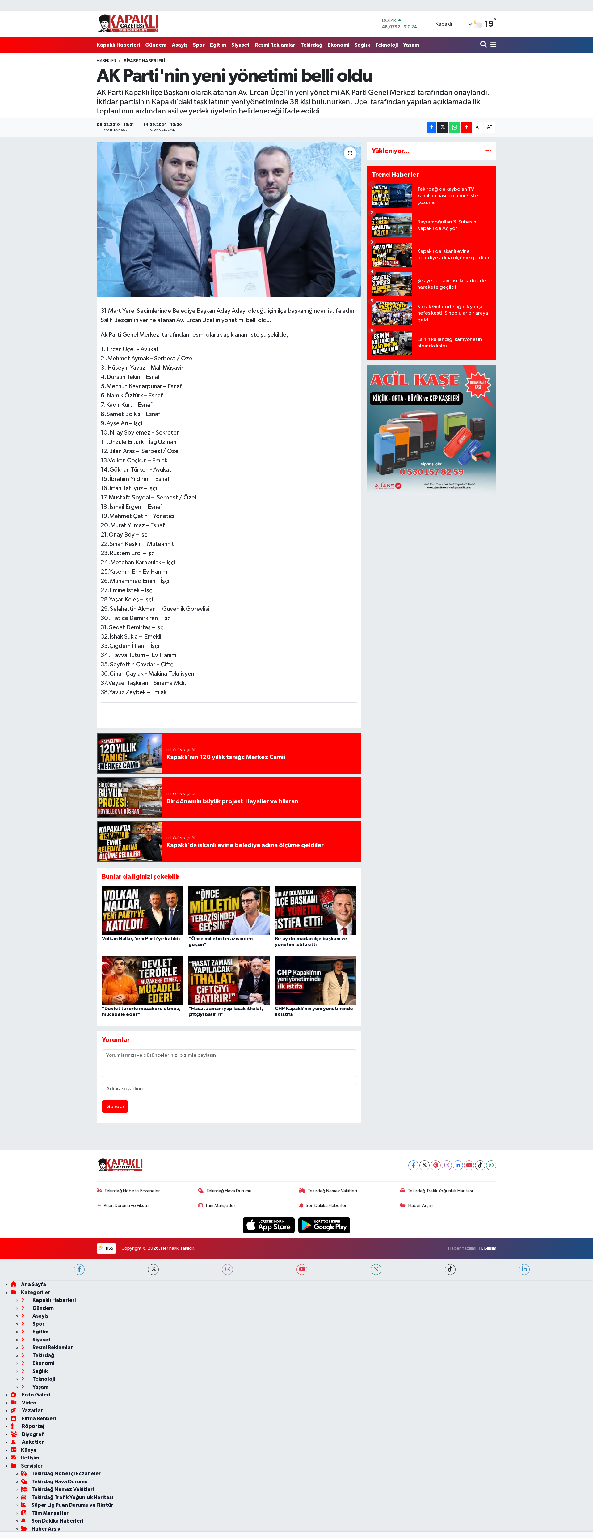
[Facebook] (413, 1165)
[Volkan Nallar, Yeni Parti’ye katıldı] (142, 910)
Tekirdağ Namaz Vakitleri (332, 1190)
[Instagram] (447, 1165)
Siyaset (240, 45)
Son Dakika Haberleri (326, 1205)
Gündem (155, 45)
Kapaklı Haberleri (118, 45)
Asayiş (179, 45)
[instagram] (227, 1269)
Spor (199, 45)
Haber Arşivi (420, 1205)
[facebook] (79, 1269)
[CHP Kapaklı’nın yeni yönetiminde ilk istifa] (315, 980)
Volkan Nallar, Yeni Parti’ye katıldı (141, 938)
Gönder (115, 1106)
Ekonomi (338, 45)
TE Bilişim (487, 1248)
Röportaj (32, 1426)
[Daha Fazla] (466, 127)
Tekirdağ (311, 45)
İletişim (30, 1457)
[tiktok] (450, 1269)
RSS (109, 1248)
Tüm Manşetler (220, 1205)
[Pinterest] (436, 1165)
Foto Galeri (35, 1394)
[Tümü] (488, 151)
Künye (28, 1450)
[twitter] (153, 1269)
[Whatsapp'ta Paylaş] (454, 127)
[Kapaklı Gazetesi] (128, 24)
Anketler (32, 1442)
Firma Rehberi (38, 1418)
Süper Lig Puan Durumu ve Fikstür (72, 1505)
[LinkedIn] (458, 1165)
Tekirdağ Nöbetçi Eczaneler (132, 1190)
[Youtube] (469, 1165)
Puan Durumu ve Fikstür (127, 1205)
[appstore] (269, 1225)
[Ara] (484, 45)
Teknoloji (386, 45)
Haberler (106, 61)
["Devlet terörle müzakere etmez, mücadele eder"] (142, 980)
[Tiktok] (480, 1165)
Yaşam (411, 45)
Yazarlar (32, 1410)
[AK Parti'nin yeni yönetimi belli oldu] (229, 219)
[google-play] (324, 1225)
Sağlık (362, 45)
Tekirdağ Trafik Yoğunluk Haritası (440, 1190)
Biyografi (33, 1434)
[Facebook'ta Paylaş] (431, 127)
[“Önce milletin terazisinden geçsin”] (229, 910)
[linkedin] (524, 1269)
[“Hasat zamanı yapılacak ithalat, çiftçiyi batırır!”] (229, 980)
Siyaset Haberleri (144, 61)
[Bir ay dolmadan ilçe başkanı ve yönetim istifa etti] (315, 910)
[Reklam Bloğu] (431, 430)
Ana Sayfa (33, 1284)
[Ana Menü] (492, 45)
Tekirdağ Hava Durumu (228, 1190)
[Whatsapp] (491, 1165)
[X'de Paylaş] (442, 127)
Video (28, 1402)
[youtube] (301, 1269)
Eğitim (218, 45)
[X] (424, 1165)
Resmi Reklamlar (275, 45)
